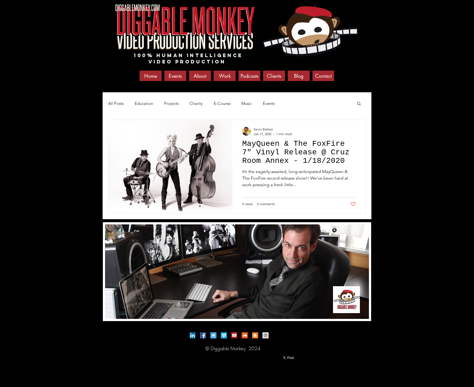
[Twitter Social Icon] (213, 335)
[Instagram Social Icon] (266, 335)
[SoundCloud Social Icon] (245, 335)
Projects (171, 103)
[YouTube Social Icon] (234, 335)
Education (144, 103)
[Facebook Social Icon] (203, 335)
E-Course (222, 103)
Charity (196, 103)
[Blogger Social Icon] (255, 335)
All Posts (116, 103)
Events (269, 103)
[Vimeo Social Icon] (224, 335)
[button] (359, 104)
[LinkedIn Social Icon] (193, 335)
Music (246, 103)
